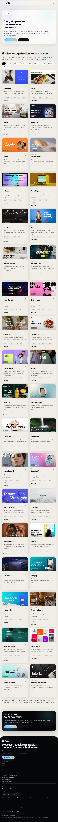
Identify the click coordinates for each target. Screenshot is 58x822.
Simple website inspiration (8, 781)
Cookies (9, 811)
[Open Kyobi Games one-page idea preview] (25, 298)
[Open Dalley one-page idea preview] (25, 121)
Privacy (3, 811)
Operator (18, 811)
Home (8, 13)
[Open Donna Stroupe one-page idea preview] (53, 401)
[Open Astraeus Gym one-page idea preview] (53, 262)
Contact (4, 770)
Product (23, 63)
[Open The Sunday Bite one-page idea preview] (53, 332)
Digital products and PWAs (8, 777)
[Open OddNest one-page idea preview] (53, 540)
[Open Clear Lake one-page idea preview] (25, 86)
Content (43, 63)
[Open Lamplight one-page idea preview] (53, 574)
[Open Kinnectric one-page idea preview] (53, 121)
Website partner (6, 765)
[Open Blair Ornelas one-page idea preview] (53, 298)
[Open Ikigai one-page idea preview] (53, 86)
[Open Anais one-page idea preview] (53, 225)
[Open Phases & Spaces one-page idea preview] (53, 608)
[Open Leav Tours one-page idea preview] (53, 435)
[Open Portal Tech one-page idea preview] (25, 574)
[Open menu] (53, 3)
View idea (5, 100)
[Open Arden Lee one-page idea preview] (25, 225)
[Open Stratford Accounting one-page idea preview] (53, 681)
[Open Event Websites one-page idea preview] (25, 505)
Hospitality (51, 63)
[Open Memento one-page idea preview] (25, 401)
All (4, 63)
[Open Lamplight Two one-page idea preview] (53, 469)
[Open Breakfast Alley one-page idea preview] (53, 155)
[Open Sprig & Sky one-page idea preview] (25, 332)
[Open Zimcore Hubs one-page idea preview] (25, 608)
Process (4, 768)
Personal (36, 63)
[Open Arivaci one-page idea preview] (53, 367)
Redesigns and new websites (9, 775)
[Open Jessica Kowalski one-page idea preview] (25, 644)
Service (16, 63)
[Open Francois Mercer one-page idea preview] (25, 262)
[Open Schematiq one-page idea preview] (25, 435)
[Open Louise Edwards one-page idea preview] (25, 469)
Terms (13, 811)
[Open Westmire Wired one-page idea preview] (25, 681)
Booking (29, 63)
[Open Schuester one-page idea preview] (25, 189)
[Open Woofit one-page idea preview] (25, 155)
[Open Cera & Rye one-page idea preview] (53, 189)
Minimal (9, 63)
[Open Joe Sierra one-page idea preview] (53, 505)
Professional (6, 66)
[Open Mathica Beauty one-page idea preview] (25, 540)
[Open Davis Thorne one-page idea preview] (53, 644)
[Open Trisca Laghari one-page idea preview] (25, 367)
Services (4, 763)
